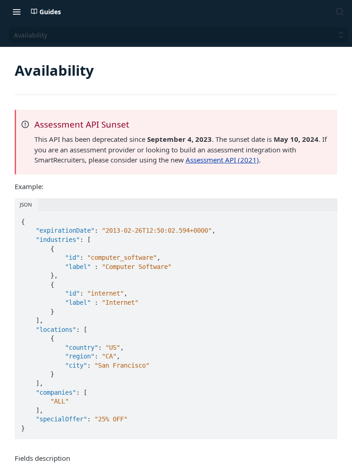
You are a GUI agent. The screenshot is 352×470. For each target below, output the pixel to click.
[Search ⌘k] (339, 11)
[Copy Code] (326, 219)
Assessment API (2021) (222, 159)
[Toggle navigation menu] (16, 11)
